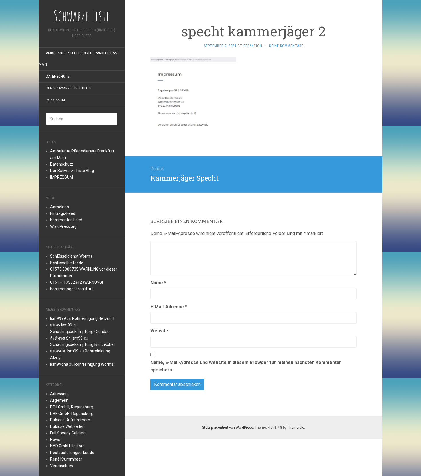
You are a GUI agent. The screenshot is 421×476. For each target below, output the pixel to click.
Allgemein (59, 400)
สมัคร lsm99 (61, 325)
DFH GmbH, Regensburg (71, 407)
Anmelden (59, 207)
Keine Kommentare (286, 46)
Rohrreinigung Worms (94, 364)
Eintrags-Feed (62, 213)
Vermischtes (61, 465)
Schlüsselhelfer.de (66, 262)
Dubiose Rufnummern (70, 420)
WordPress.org (63, 226)
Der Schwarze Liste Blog (68, 88)
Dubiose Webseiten (67, 426)
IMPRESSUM (55, 100)
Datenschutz (58, 77)
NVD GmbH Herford (67, 446)
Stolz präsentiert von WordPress (227, 428)
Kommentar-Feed (66, 220)
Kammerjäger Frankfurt (71, 289)
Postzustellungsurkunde (72, 452)
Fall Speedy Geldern (68, 433)
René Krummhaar (66, 459)
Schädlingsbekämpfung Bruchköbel (82, 344)
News (55, 439)
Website (159, 331)
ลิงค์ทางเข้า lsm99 (66, 338)
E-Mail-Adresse (168, 307)
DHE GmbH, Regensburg (71, 413)
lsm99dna (59, 364)
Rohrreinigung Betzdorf (93, 318)
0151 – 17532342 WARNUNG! (76, 282)
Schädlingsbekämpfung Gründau (80, 331)
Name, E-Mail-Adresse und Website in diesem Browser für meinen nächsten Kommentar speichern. (245, 366)
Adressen (59, 393)
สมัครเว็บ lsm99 (64, 351)
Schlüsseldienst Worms (71, 256)
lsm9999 (58, 318)
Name (158, 282)
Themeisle (295, 428)
